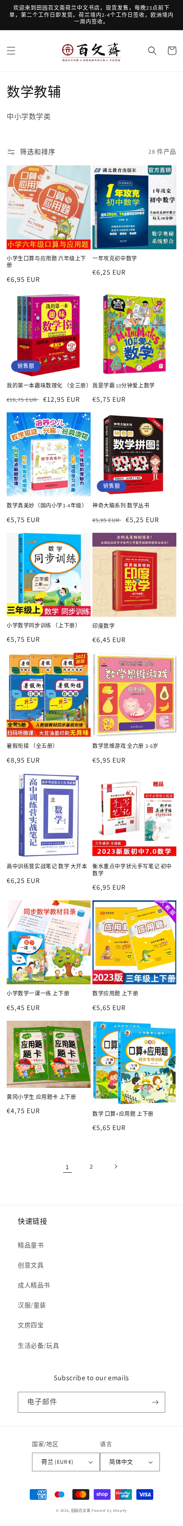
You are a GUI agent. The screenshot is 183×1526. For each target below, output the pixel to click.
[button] (11, 50)
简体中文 (121, 1462)
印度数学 (103, 626)
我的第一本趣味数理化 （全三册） (49, 385)
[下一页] (115, 1166)
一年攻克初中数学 (114, 258)
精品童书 (31, 1245)
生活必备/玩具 (38, 1346)
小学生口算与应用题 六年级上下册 (46, 262)
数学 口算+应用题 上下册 (123, 1114)
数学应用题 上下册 (115, 993)
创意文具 (31, 1265)
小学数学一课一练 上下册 (38, 993)
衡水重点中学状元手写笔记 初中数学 (132, 870)
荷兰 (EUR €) (57, 1462)
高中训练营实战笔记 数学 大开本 (47, 866)
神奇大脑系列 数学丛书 (121, 505)
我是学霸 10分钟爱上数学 (123, 385)
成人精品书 (34, 1285)
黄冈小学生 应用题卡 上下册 (41, 1097)
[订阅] (155, 1402)
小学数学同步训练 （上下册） (43, 625)
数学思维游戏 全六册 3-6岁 (125, 746)
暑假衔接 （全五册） (32, 746)
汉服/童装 (32, 1305)
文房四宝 (31, 1325)
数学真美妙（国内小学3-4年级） (47, 505)
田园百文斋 (81, 1510)
